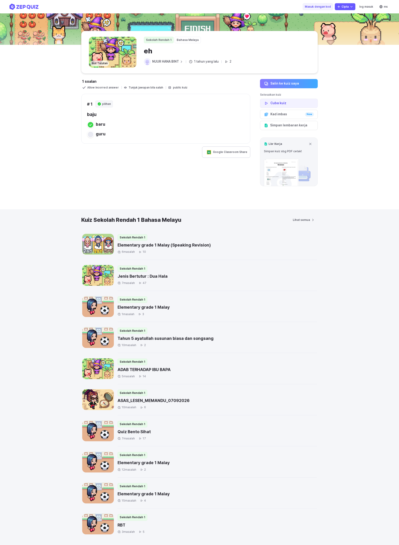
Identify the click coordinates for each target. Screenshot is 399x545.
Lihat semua (301, 220)
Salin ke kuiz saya (284, 83)
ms (386, 6)
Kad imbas (291, 114)
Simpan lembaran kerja (288, 125)
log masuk (366, 6)
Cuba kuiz (278, 103)
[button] (289, 161)
